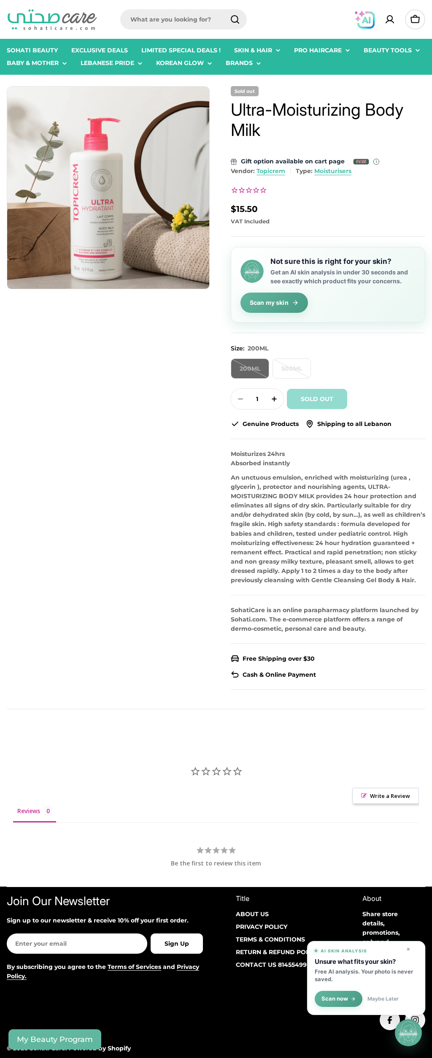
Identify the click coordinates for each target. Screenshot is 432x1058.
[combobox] (183, 19)
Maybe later (383, 999)
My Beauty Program (55, 1039)
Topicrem (270, 171)
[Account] (390, 19)
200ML (254, 372)
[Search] (235, 19)
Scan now (334, 999)
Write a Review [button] (390, 796)
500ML (296, 372)
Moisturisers (332, 171)
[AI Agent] (364, 19)
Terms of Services (134, 967)
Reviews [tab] (28, 811)
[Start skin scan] (408, 1033)
